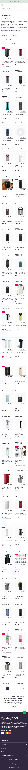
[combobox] (14, 8)
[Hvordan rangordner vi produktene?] (4, 40)
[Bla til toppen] (24, 712)
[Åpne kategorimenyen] (25, 5)
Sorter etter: (9, 39)
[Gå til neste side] (23, 688)
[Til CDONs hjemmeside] (2, 5)
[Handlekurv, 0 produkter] (22, 5)
